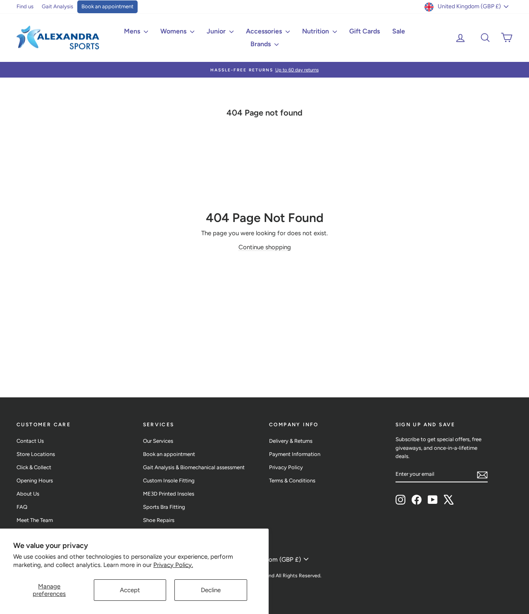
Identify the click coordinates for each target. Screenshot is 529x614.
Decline (211, 590)
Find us (25, 6)
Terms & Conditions (292, 480)
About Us (28, 494)
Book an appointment (107, 6)
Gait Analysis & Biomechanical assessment (194, 467)
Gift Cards (364, 31)
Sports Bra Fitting (164, 507)
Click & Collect (34, 467)
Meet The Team (35, 520)
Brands (261, 44)
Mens (133, 31)
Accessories (265, 31)
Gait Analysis (57, 6)
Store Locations (36, 454)
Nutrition (316, 31)
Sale (398, 31)
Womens (174, 31)
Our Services (158, 441)
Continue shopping (264, 247)
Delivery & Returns (290, 441)
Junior (217, 31)
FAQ (22, 507)
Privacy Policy (286, 467)
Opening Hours (35, 480)
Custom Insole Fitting (169, 480)
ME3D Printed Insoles (168, 494)
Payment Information (294, 454)
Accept (130, 590)
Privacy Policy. (173, 565)
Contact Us (30, 441)
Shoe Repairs (158, 520)
